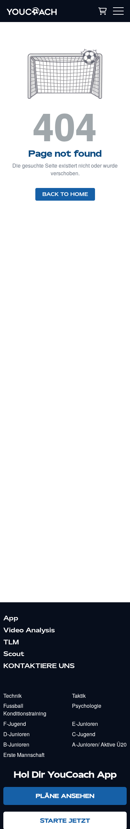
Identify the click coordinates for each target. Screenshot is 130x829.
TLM (11, 642)
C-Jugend (83, 734)
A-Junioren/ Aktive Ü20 (99, 744)
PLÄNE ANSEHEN (65, 796)
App (10, 618)
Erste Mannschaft (23, 755)
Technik (12, 695)
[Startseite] (39, 11)
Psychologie (86, 705)
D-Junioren (16, 734)
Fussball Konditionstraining (24, 709)
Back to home (65, 194)
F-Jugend (14, 724)
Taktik (79, 695)
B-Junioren (16, 744)
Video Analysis (29, 630)
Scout (13, 653)
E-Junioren (85, 724)
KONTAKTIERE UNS (39, 665)
